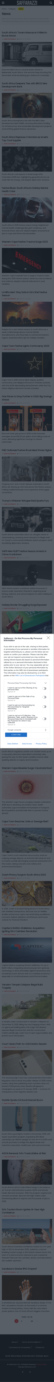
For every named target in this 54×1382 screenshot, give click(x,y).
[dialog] (27, 691)
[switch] (44, 688)
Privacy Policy (41, 744)
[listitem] (27, 683)
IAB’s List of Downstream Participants (30, 675)
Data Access (27, 744)
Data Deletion (12, 744)
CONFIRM (16, 735)
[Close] (49, 638)
